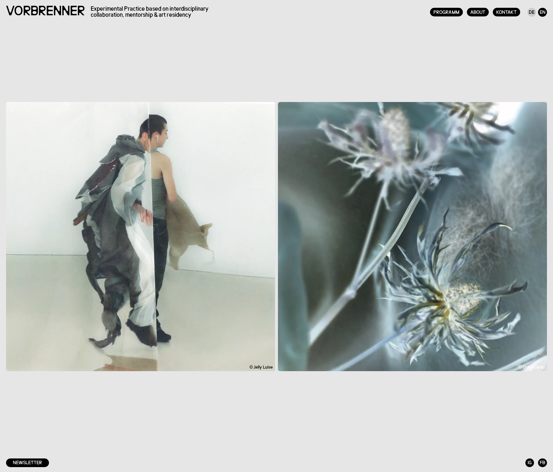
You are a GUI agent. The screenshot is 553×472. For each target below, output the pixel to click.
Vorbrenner (45, 12)
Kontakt (506, 12)
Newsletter (27, 463)
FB (542, 463)
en (543, 12)
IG (530, 463)
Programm (446, 12)
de (531, 12)
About (478, 12)
